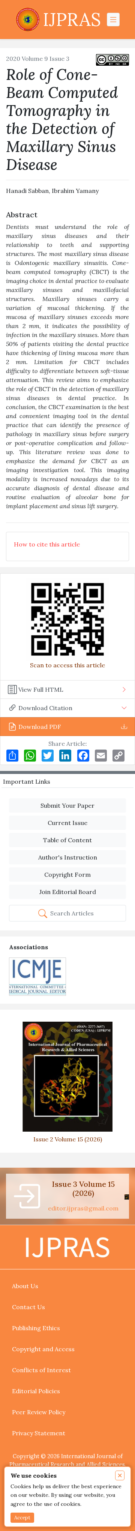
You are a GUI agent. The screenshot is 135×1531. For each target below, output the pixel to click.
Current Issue (67, 822)
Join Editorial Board (67, 892)
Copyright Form (67, 874)
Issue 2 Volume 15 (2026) (67, 1139)
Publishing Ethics (36, 1328)
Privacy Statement (38, 1433)
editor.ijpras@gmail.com (83, 1208)
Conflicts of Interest (41, 1370)
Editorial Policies (36, 1391)
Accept (22, 1517)
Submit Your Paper (67, 805)
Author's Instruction (67, 857)
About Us (25, 1286)
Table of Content (67, 840)
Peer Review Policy (38, 1412)
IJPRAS (72, 19)
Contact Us (28, 1307)
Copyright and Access (43, 1349)
